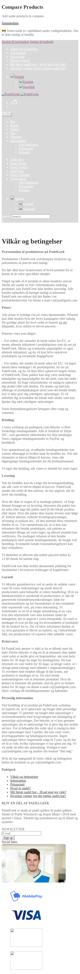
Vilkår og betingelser (24, 49)
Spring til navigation (15, 42)
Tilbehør (16, 137)
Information (18, 53)
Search (6, 216)
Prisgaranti (17, 57)
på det (63, 322)
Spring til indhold (41, 42)
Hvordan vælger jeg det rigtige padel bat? (38, 68)
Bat (12, 121)
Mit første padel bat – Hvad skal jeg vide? (38, 64)
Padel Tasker (19, 167)
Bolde (14, 125)
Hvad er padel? (20, 60)
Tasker (14, 129)
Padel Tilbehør (20, 175)
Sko (13, 133)
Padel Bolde (18, 163)
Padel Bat (16, 159)
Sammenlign (10, 23)
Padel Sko (17, 171)
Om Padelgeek (29, 144)
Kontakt (24, 152)
